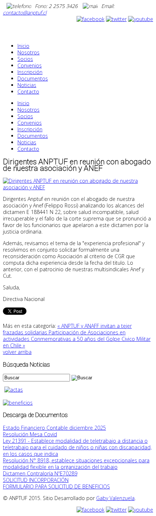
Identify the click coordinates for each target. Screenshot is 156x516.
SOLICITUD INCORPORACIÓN (36, 479)
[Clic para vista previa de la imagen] (78, 187)
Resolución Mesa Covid (30, 434)
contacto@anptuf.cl (24, 12)
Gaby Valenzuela (115, 498)
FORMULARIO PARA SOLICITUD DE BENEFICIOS (56, 486)
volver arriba (17, 351)
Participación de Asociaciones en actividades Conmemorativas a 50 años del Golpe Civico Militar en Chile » (77, 339)
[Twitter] (116, 19)
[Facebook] (90, 19)
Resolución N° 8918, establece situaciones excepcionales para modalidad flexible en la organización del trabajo (76, 463)
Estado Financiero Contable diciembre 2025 (54, 427)
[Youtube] (140, 19)
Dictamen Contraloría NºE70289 (40, 473)
